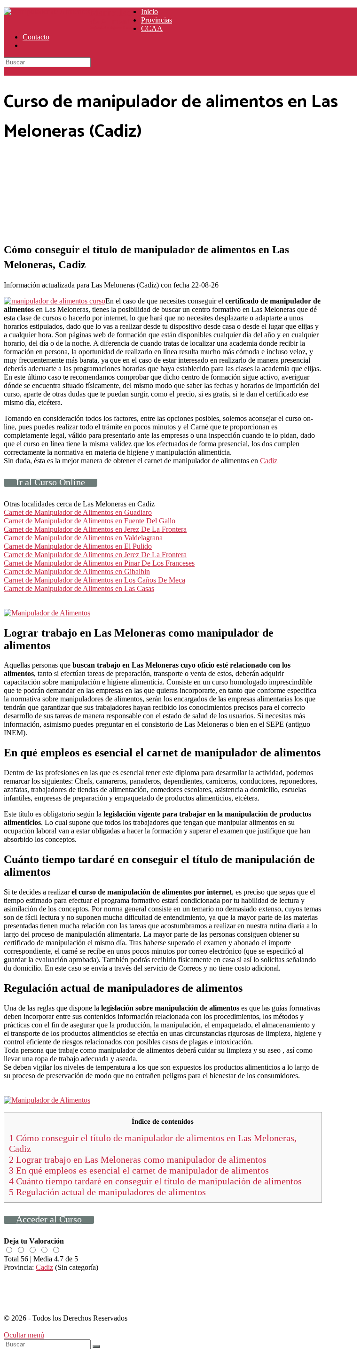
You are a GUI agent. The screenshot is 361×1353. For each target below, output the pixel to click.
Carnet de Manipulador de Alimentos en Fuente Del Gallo (89, 521)
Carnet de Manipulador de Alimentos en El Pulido (78, 546)
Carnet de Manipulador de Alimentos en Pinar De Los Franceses (99, 563)
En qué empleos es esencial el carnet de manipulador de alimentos (139, 1170)
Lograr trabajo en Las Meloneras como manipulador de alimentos (138, 1159)
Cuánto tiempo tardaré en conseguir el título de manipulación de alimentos (155, 1181)
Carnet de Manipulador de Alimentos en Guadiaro (78, 512)
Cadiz (268, 461)
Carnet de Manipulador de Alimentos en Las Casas (79, 588)
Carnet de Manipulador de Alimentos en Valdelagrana (83, 538)
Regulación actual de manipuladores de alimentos (107, 1192)
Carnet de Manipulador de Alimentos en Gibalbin (77, 571)
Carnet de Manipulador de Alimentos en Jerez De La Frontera (95, 529)
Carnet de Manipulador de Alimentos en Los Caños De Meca (94, 580)
